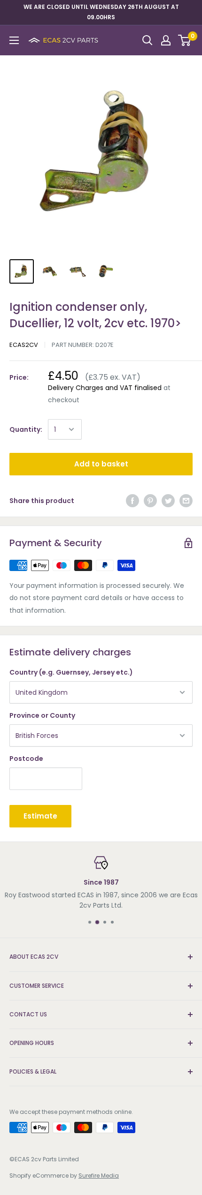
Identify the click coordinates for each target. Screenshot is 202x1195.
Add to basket (101, 464)
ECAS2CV (23, 344)
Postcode (26, 758)
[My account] (166, 40)
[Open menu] (14, 40)
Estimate (40, 816)
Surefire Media (98, 1176)
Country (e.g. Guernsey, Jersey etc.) (71, 672)
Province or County (42, 715)
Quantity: (25, 429)
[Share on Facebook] (132, 500)
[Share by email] (186, 500)
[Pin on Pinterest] (150, 500)
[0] (185, 40)
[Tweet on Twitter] (168, 500)
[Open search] (147, 40)
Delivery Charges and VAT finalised (105, 387)
